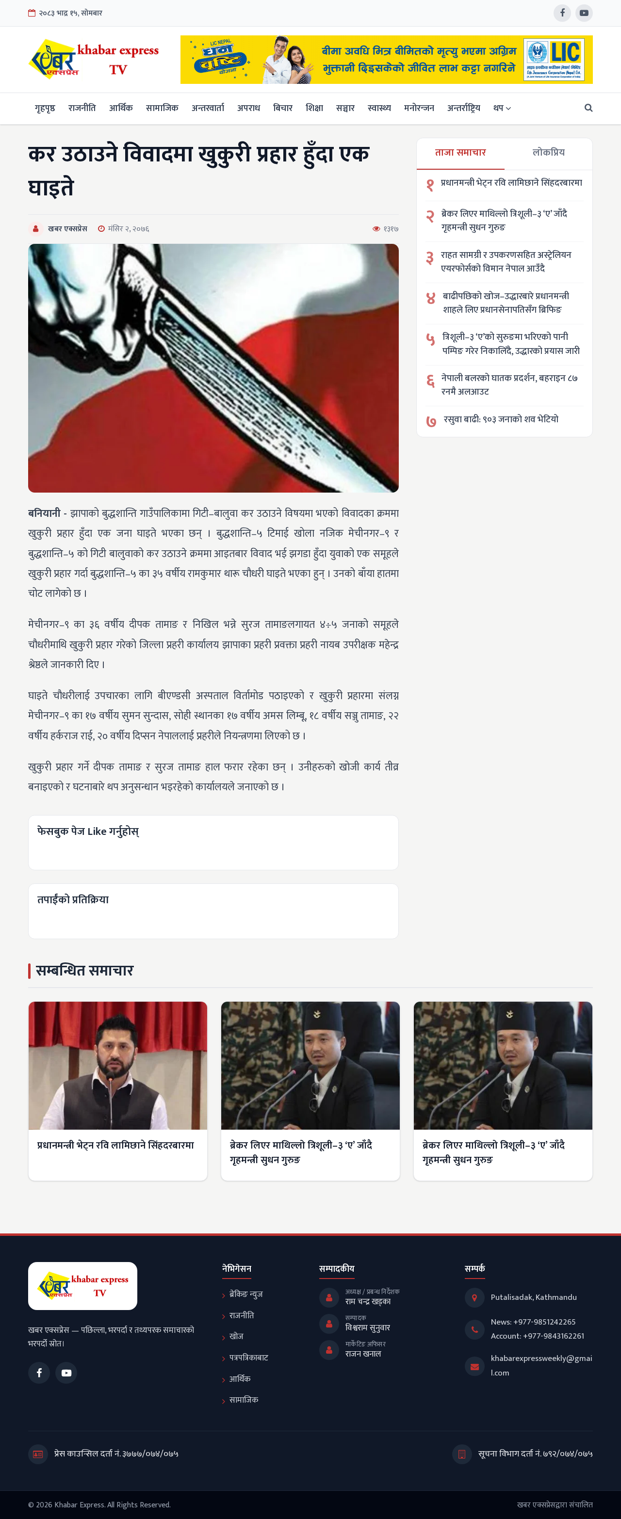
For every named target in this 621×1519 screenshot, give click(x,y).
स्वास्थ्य (379, 108)
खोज (236, 1336)
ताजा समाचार (460, 152)
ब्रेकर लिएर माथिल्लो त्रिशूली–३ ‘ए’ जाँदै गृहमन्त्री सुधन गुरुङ (504, 221)
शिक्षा (314, 108)
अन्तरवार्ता (208, 108)
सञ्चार (345, 108)
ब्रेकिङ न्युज (246, 1294)
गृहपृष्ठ (45, 108)
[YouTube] (584, 13)
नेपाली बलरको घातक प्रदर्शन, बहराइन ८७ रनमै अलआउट (509, 386)
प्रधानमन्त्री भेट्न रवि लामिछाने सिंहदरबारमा (511, 183)
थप (498, 108)
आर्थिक (121, 108)
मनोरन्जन (419, 108)
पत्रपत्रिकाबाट (248, 1358)
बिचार (283, 108)
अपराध (248, 108)
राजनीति (82, 108)
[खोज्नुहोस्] (585, 108)
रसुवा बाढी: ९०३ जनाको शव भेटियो (501, 420)
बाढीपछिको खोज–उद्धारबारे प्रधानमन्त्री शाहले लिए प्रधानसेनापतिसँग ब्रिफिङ (506, 304)
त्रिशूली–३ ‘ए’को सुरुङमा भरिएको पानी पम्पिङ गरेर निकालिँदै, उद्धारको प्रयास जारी (511, 344)
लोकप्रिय (549, 152)
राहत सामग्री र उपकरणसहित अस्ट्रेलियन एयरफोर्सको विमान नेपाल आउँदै (506, 262)
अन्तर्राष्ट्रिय (463, 108)
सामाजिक (162, 108)
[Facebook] (562, 13)
